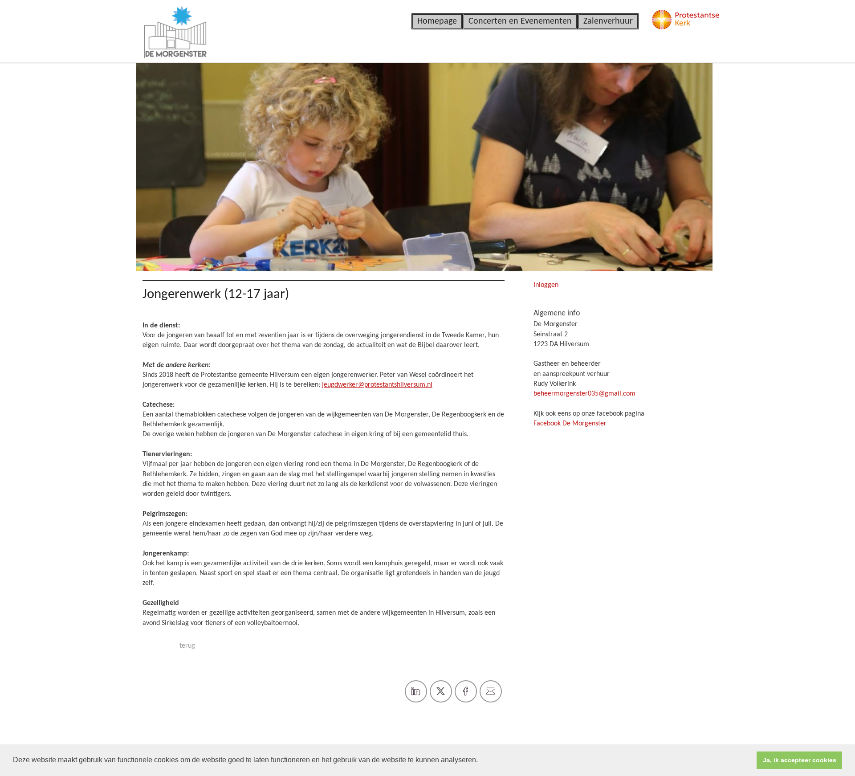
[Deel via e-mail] (491, 691)
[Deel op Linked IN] (416, 691)
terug (187, 645)
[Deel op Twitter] (441, 691)
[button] (481, 761)
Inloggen (545, 285)
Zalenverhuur (608, 21)
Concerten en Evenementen (520, 21)
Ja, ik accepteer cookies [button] (799, 760)
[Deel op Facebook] (466, 691)
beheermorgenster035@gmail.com (584, 393)
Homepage (437, 21)
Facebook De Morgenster (570, 423)
